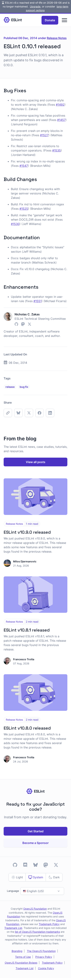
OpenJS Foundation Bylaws (21, 962)
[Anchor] (28, 90)
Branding (17, 951)
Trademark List (13, 927)
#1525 (23, 208)
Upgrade (35, 6)
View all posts (35, 462)
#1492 (60, 104)
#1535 (56, 150)
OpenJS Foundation (35, 908)
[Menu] (64, 20)
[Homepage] (13, 20)
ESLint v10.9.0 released (27, 532)
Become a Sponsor (35, 843)
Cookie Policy (46, 968)
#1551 (37, 301)
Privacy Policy (43, 956)
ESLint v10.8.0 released (27, 728)
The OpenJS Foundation (41, 951)
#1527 (44, 135)
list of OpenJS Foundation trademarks (37, 931)
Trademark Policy (49, 924)
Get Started (36, 831)
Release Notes (57, 38)
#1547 (23, 166)
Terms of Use (23, 956)
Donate (50, 20)
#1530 (15, 224)
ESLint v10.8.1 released (27, 630)
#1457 (61, 120)
